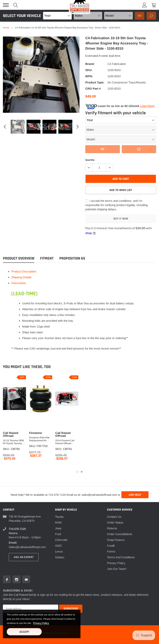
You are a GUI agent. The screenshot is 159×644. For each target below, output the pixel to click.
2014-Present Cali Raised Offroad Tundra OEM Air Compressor (64, 442)
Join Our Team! (116, 568)
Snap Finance (115, 539)
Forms (111, 551)
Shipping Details (21, 277)
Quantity (90, 160)
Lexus (59, 551)
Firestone (35, 432)
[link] (18, 127)
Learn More (147, 106)
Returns (112, 528)
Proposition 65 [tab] (72, 258)
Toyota (59, 516)
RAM (58, 522)
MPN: (89, 76)
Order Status (115, 522)
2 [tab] (82, 472)
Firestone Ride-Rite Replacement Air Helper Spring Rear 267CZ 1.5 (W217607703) (39, 439)
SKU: (88, 70)
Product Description (23, 271)
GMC (58, 545)
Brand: (90, 63)
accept (24, 632)
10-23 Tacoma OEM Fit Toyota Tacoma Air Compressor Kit (14, 442)
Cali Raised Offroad (10, 434)
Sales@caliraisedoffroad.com (27, 547)
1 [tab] (77, 472)
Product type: (94, 82)
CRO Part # (93, 88)
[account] (144, 5)
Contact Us (114, 516)
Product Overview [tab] (18, 258)
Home (6, 27)
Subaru (59, 557)
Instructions (18, 283)
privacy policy (41, 623)
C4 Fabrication (116, 63)
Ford (58, 534)
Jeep (58, 528)
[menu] (6, 5)
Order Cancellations (119, 534)
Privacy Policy (116, 563)
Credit (111, 545)
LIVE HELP (135, 495)
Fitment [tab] (47, 258)
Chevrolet (61, 539)
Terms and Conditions (121, 557)
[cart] (153, 5)
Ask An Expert (24, 557)
